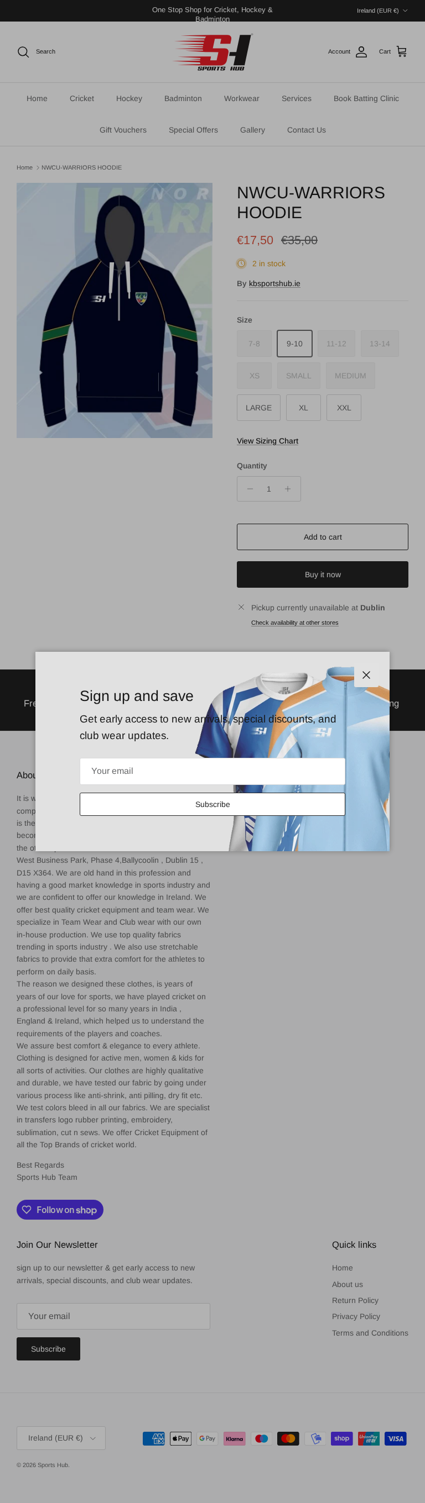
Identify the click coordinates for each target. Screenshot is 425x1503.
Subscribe (212, 804)
